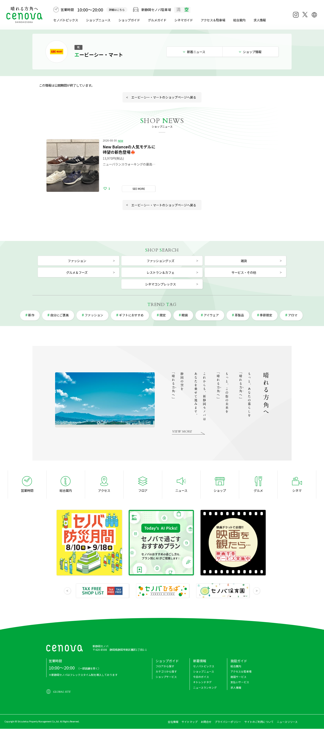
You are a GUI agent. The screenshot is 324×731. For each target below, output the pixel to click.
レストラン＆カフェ (160, 272)
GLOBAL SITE (61, 692)
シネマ (183, 20)
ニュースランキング (205, 687)
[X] (305, 14)
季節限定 (266, 315)
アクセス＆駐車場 (213, 20)
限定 (163, 315)
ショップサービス (166, 677)
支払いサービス (240, 682)
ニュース (181, 490)
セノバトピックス (65, 20)
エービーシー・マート (98, 54)
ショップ (220, 490)
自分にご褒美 (59, 315)
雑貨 (244, 260)
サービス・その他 (243, 272)
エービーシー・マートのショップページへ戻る (163, 97)
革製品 (239, 315)
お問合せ (206, 722)
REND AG (162, 305)
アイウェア (211, 315)
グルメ (157, 20)
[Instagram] (295, 14)
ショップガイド (129, 20)
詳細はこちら (117, 9)
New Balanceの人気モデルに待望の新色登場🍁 (129, 149)
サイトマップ (189, 722)
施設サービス (238, 677)
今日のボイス (201, 677)
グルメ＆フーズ (77, 272)
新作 (31, 315)
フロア (142, 490)
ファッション (77, 260)
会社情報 (173, 722)
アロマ (292, 315)
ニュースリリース (287, 722)
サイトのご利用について (259, 722)
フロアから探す (165, 666)
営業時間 (27, 490)
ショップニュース (98, 20)
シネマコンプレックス (160, 284)
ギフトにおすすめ (131, 315)
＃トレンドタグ (202, 682)
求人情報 (259, 20)
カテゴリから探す (166, 671)
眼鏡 (185, 315)
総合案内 (239, 20)
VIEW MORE (182, 431)
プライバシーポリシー (228, 722)
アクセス (104, 490)
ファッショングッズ (160, 260)
